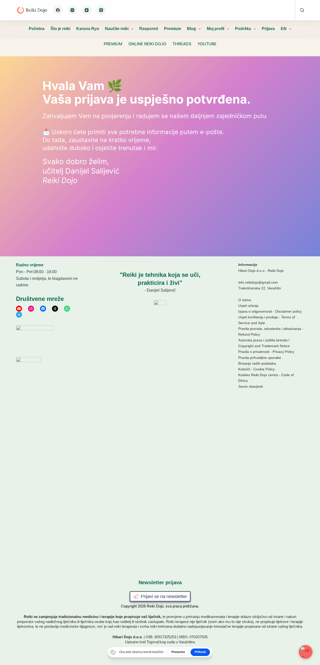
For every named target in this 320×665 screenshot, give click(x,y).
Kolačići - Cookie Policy (256, 369)
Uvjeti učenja (248, 306)
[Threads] (101, 10)
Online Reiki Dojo (147, 43)
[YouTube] (87, 10)
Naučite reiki (116, 29)
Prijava (268, 29)
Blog (191, 29)
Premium (172, 29)
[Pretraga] (302, 10)
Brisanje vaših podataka (257, 363)
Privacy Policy (283, 352)
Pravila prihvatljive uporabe (259, 358)
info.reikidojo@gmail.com (258, 282)
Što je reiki (60, 29)
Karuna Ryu (87, 29)
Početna (36, 29)
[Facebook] (58, 10)
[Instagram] (72, 10)
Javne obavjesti (250, 386)
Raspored (148, 29)
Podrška (243, 29)
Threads (181, 43)
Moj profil (215, 29)
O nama (244, 300)
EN (283, 29)
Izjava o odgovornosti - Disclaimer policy (270, 311)
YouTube (207, 43)
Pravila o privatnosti (253, 352)
